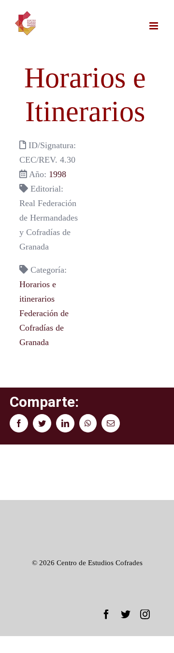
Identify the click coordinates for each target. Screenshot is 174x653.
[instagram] (145, 614)
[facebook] (106, 614)
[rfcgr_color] (87, 514)
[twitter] (125, 614)
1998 (57, 174)
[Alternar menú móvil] (154, 26)
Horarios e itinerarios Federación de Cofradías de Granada (44, 313)
